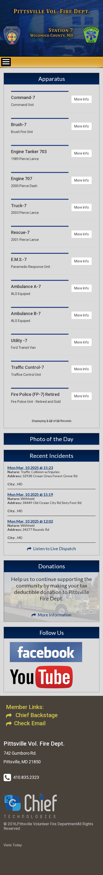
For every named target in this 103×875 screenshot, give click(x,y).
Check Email (30, 723)
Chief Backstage (36, 715)
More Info (81, 99)
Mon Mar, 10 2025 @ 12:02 (30, 521)
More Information (54, 614)
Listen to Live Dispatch (54, 548)
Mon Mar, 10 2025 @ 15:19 (30, 494)
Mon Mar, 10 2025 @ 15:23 (30, 467)
